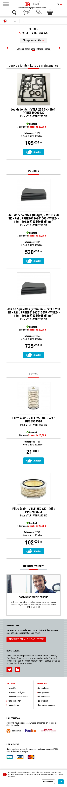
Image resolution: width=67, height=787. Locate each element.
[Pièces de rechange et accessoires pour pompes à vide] (32, 3)
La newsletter (13, 705)
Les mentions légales (16, 692)
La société (12, 688)
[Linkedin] (17, 669)
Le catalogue (43, 688)
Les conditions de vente (17, 696)
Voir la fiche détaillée (32, 136)
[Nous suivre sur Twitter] (9, 669)
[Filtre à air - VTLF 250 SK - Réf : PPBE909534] (33, 488)
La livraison (43, 701)
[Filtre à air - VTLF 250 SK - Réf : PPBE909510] (33, 398)
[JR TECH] (5, 21)
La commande (44, 696)
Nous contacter (14, 701)
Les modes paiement (46, 705)
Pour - (33, 113)
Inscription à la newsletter (26, 639)
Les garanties (43, 692)
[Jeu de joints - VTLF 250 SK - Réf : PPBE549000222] (33, 89)
